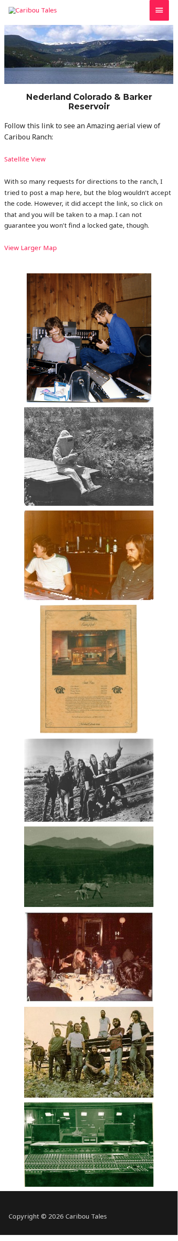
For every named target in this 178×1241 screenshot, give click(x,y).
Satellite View (25, 159)
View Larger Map (30, 247)
